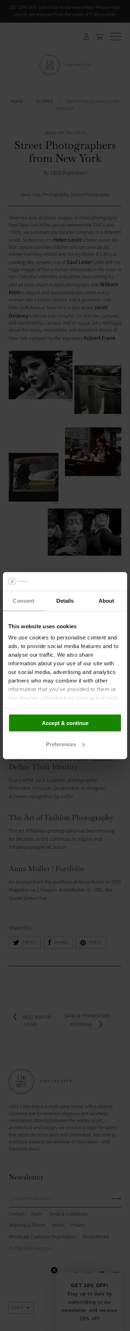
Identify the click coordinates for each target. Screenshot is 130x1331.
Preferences (61, 744)
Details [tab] (65, 601)
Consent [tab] (23, 601)
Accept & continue (65, 723)
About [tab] (106, 601)
